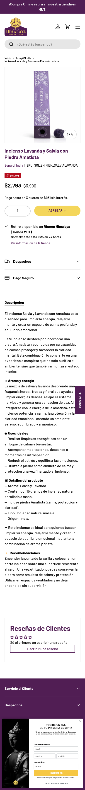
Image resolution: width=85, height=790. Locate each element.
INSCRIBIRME (56, 773)
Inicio (8, 58)
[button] (68, 27)
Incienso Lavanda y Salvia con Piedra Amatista (32, 61)
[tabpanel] (42, 449)
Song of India (14, 165)
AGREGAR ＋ (57, 210)
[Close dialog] (80, 721)
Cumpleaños (39, 762)
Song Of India (23, 58)
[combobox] (42, 44)
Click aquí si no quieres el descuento (56, 783)
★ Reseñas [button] (80, 400)
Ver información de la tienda (30, 243)
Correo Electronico (42, 744)
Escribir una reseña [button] (42, 649)
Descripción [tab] (14, 302)
